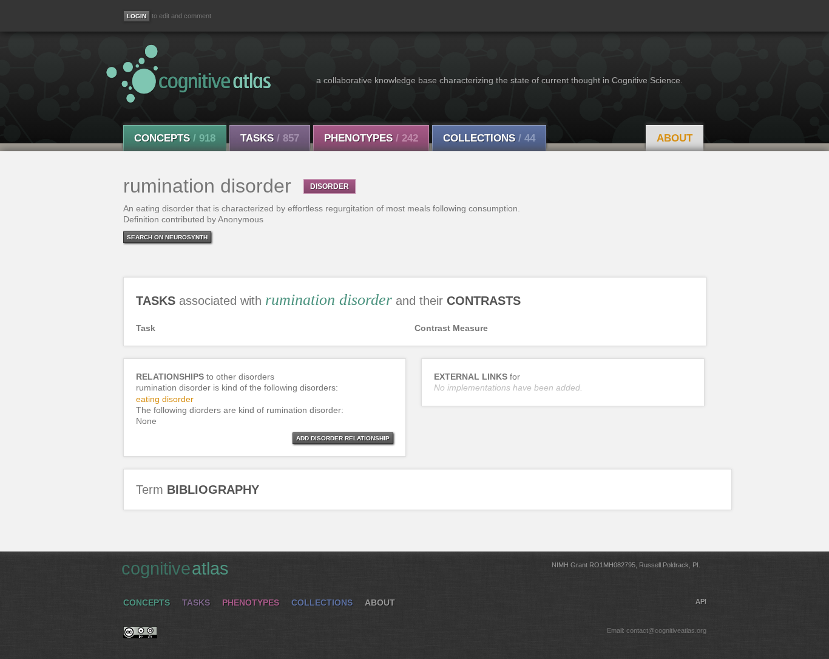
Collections (489, 138)
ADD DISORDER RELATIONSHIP (343, 438)
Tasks (269, 138)
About (674, 138)
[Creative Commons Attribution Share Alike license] (140, 635)
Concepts (174, 138)
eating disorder (165, 399)
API (700, 601)
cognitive (410, 568)
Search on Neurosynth (167, 237)
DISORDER (329, 186)
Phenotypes (371, 138)
